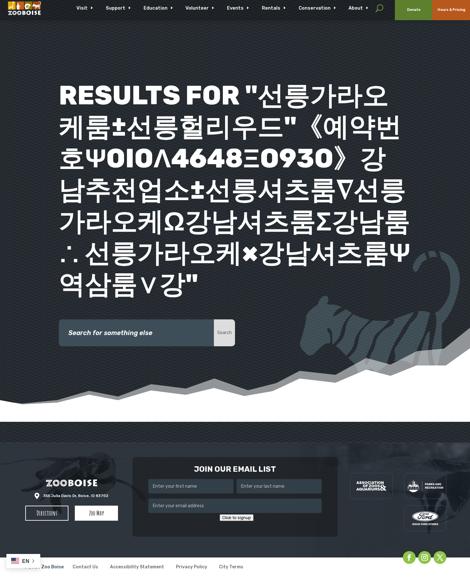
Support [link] (115, 8)
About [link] (356, 8)
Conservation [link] (315, 8)
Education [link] (156, 8)
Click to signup (236, 517)
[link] (24, 8)
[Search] (379, 8)
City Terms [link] (231, 567)
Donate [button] (413, 10)
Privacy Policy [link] (191, 567)
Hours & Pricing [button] (451, 10)
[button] (46, 513)
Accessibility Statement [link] (137, 567)
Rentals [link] (271, 8)
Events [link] (235, 8)
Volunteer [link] (197, 8)
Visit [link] (82, 8)
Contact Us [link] (85, 567)
